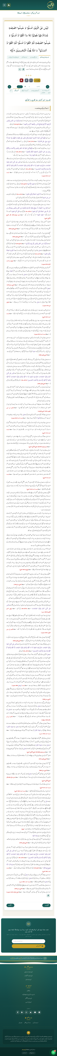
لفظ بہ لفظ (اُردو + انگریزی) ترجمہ (14, 57)
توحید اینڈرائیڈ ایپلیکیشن (28, 998)
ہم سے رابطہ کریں (35, 1023)
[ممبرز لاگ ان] (9, 5)
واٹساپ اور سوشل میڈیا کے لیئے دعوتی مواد (28, 995)
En (19, 69)
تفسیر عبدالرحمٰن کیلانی (25, 91)
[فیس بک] (18, 1012)
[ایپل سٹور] (30, 1012)
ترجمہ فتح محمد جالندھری (33, 57)
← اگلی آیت (10, 905)
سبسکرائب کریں (38, 946)
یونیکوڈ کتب (28, 991)
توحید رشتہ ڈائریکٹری (28, 980)
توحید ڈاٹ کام (24, 1050)
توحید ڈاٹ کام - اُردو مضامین (28, 972)
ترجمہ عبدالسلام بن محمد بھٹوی (44, 57)
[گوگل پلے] (22, 1012)
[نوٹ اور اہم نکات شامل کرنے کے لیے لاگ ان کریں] (26, 80)
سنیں (36, 80)
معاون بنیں (20, 1023)
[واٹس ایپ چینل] (26, 1012)
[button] (53, 1052)
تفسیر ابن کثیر (16, 91)
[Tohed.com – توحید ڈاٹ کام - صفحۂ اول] (50, 5)
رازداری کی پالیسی (32, 1053)
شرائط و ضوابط (25, 1053)
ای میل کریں (13, 958)
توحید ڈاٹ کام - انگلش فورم (29, 976)
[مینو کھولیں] (4, 5)
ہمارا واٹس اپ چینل (27, 1023)
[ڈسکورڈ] (35, 1012)
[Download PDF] (21, 80)
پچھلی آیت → (46, 905)
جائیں (20, 86)
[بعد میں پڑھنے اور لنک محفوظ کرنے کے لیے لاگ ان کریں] (31, 80)
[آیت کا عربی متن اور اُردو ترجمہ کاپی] (23, 69)
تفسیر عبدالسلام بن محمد (45, 91)
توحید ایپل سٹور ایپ (28, 1002)
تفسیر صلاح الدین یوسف (35, 91)
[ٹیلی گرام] (39, 1012)
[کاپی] (48, 895)
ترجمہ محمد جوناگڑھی (24, 57)
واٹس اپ (20, 958)
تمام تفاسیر (43, 93)
